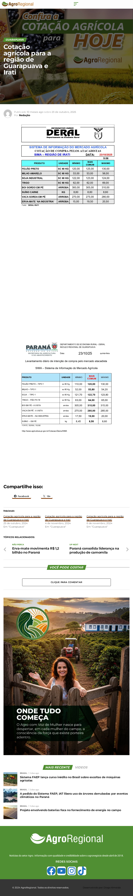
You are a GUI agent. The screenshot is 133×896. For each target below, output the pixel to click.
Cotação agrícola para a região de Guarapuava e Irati (22, 518)
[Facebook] (51, 871)
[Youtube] (61, 871)
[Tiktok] (82, 871)
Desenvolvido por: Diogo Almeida (102, 887)
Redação (24, 115)
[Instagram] (71, 871)
